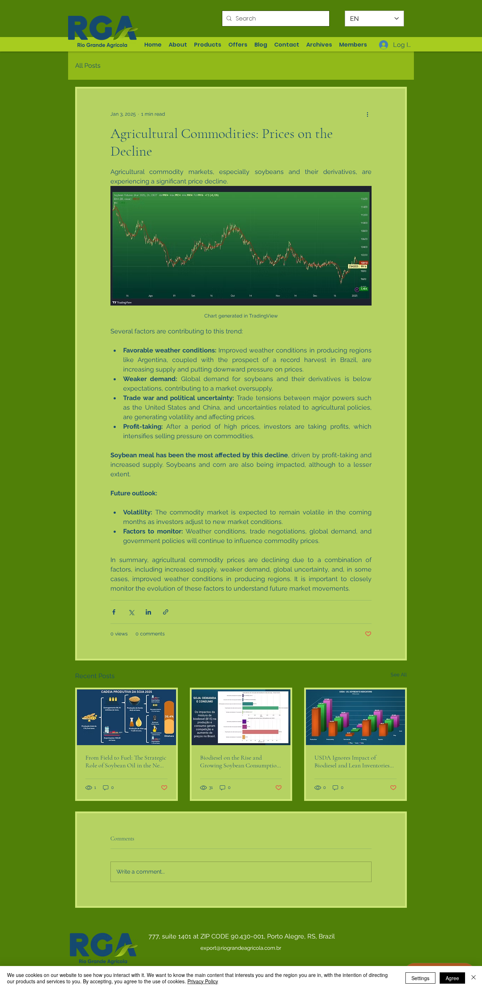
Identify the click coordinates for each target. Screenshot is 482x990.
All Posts (88, 65)
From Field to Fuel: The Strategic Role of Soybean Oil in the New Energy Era (125, 761)
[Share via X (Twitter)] (131, 612)
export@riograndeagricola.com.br (240, 948)
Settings (420, 978)
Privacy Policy (202, 981)
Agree (452, 978)
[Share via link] (165, 612)
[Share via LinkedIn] (148, 612)
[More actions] (367, 114)
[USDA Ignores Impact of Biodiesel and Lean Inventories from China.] (355, 717)
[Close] (473, 978)
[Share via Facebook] (113, 612)
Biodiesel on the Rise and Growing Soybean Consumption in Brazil (240, 761)
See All (399, 674)
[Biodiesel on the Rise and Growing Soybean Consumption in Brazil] (241, 717)
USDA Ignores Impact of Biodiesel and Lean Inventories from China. (352, 761)
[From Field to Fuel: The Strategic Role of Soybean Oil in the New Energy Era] (126, 717)
